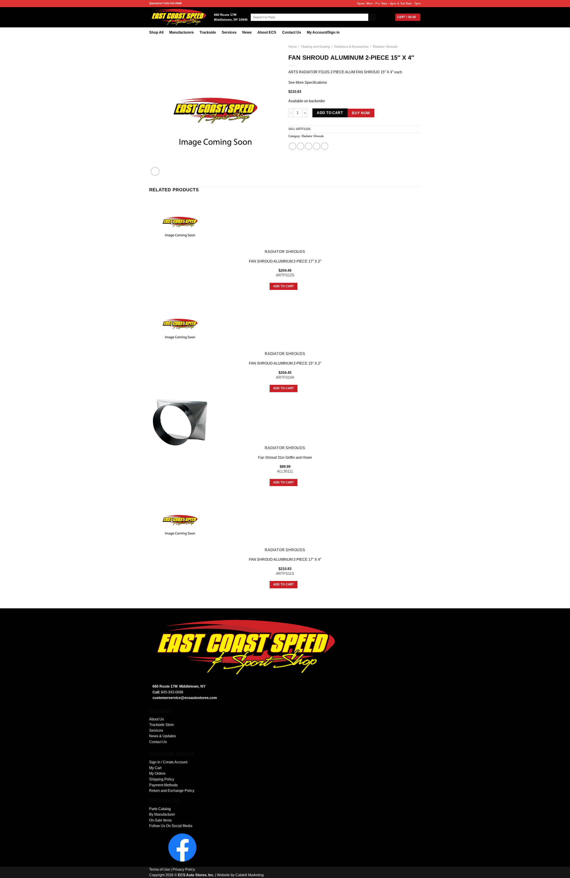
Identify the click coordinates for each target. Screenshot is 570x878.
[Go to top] (560, 872)
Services (229, 32)
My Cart (155, 768)
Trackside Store (161, 725)
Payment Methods (163, 785)
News (247, 32)
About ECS (266, 32)
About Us (156, 719)
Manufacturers (181, 32)
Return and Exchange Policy (171, 790)
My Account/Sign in (323, 32)
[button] (155, 171)
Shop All (156, 32)
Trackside (208, 32)
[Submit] (372, 17)
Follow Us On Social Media (170, 826)
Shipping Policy (161, 779)
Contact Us (291, 32)
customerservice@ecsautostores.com (185, 698)
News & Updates (162, 736)
